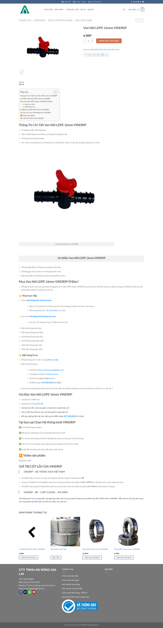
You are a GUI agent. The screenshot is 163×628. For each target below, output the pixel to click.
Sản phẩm (39, 20)
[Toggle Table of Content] (54, 92)
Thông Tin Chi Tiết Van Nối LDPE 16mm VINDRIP (38, 96)
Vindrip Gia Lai (52, 374)
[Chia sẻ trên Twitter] (90, 55)
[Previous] (19, 540)
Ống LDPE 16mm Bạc (59, 549)
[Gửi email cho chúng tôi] (138, 2)
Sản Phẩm (59, 10)
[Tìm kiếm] (124, 9)
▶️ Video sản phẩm (27, 115)
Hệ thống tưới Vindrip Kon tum (42, 316)
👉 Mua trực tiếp (29, 104)
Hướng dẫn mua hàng (71, 584)
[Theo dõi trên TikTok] (136, 2)
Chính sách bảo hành (70, 580)
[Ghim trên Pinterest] (98, 55)
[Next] (143, 540)
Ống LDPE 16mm (83, 20)
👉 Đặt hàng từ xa (29, 107)
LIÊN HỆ (39, 403)
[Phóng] (22, 72)
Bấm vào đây (53, 360)
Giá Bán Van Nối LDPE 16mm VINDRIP (34, 110)
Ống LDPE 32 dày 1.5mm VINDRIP (95, 549)
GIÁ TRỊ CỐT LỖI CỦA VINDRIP (32, 118)
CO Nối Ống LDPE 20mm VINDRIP (32, 549)
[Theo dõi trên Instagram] (134, 2)
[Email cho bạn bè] (94, 55)
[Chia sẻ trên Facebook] (85, 55)
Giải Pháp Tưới (72, 10)
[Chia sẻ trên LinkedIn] (103, 55)
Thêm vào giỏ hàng (109, 41)
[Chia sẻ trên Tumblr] (107, 55)
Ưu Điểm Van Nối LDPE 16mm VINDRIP (35, 99)
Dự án (83, 10)
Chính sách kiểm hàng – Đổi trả (74, 592)
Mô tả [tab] (21, 84)
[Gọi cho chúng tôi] (140, 2)
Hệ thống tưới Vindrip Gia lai (39, 300)
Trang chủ (25, 20)
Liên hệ (90, 10)
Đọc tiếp (56, 557)
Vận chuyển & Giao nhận (72, 588)
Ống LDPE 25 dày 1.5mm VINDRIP (127, 549)
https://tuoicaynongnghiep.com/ (50, 370)
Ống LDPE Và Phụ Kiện (60, 20)
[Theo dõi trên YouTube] (143, 2)
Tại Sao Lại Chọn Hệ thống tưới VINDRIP (35, 113)
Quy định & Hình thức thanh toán (75, 597)
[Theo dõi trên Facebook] (131, 2)
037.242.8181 (51, 310)
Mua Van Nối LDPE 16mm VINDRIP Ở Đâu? (36, 101)
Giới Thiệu (48, 10)
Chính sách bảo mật (70, 576)
